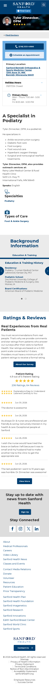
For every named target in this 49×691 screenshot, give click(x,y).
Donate (7, 573)
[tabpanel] (24, 276)
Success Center (25, 682)
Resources (9, 582)
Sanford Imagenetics (15, 605)
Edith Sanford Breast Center (19, 620)
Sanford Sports (11, 628)
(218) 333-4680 (26, 46)
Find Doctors (12, 35)
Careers (7, 550)
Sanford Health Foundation (18, 601)
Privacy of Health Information (25, 662)
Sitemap (24, 659)
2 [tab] (26, 298)
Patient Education (13, 586)
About (6, 541)
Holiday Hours (13, 82)
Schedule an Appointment (26, 55)
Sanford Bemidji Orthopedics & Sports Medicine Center (23, 69)
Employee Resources (24, 680)
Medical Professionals (15, 546)
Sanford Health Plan (14, 596)
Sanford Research (13, 610)
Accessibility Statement (25, 671)
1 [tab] (21, 298)
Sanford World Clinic (14, 624)
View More (24, 481)
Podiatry (9, 201)
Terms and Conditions (25, 666)
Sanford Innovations (14, 615)
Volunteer (8, 578)
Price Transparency (14, 591)
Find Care (24, 11)
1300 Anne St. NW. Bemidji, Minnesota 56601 (20, 73)
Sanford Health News (15, 559)
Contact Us (23, 648)
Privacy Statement (24, 664)
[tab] (24, 256)
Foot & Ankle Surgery (17, 221)
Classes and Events (14, 563)
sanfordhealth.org (24, 674)
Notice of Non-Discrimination (24, 669)
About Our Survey (25, 364)
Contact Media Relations (17, 569)
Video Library (10, 554)
